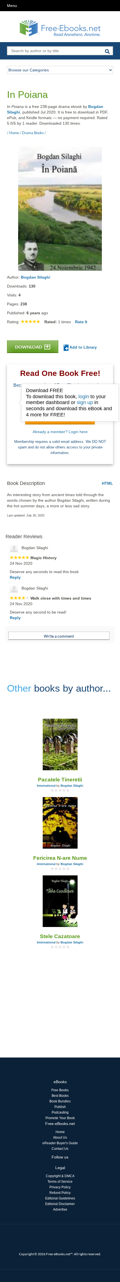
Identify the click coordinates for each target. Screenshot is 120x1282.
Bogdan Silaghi (35, 277)
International (46, 785)
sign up (85, 402)
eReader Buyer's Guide (60, 1143)
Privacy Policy (60, 1187)
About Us (60, 1137)
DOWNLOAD (29, 346)
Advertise (60, 1209)
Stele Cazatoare (60, 936)
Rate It (81, 322)
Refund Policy (60, 1193)
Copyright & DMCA (60, 1176)
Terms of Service (60, 1182)
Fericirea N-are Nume (60, 858)
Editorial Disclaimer (60, 1204)
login (83, 396)
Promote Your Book (60, 1118)
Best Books (60, 1096)
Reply (15, 577)
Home (60, 1132)
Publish (60, 1107)
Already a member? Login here (60, 431)
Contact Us (60, 1149)
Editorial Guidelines (60, 1198)
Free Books (60, 1090)
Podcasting (60, 1112)
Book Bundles (60, 1101)
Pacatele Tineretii (60, 780)
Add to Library (83, 347)
